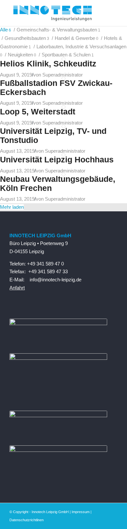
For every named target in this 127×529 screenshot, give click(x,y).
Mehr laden (12, 207)
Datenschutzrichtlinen (26, 520)
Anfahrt (17, 287)
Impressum (81, 512)
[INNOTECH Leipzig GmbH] (52, 13)
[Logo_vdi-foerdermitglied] (58, 358)
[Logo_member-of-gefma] (58, 415)
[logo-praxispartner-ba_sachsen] (58, 323)
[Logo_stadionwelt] (58, 450)
